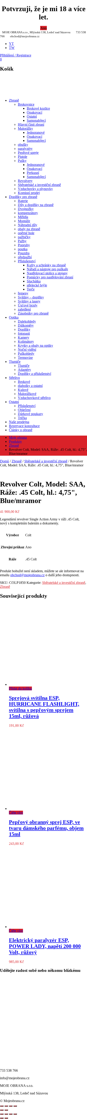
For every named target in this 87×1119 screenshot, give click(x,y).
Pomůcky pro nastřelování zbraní (50, 277)
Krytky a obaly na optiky (35, 345)
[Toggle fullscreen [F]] (10, 1106)
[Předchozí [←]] (2, 1110)
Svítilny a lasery (29, 301)
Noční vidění (27, 349)
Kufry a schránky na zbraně (46, 265)
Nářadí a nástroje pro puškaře (47, 269)
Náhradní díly (27, 225)
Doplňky (24, 329)
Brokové (24, 382)
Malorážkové (27, 394)
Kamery (23, 337)
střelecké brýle (37, 285)
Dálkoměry (26, 325)
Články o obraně (20, 430)
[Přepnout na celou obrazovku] (6, 1114)
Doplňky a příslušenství (34, 374)
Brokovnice (26, 104)
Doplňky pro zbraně (23, 197)
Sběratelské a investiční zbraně (39, 185)
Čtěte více (16, 812)
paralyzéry (25, 148)
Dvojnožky (26, 209)
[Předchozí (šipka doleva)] (2, 1118)
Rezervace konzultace (24, 426)
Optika (14, 317)
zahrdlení (24, 309)
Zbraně (14, 100)
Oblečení (24, 410)
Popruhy (24, 245)
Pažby (22, 241)
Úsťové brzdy (27, 305)
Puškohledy (26, 353)
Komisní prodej (29, 193)
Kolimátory (26, 341)
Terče (31, 289)
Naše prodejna (19, 422)
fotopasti (24, 333)
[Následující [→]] (6, 1110)
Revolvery (25, 181)
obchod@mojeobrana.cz (27, 575)
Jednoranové (36, 132)
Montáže (24, 221)
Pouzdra (23, 253)
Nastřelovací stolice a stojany (47, 273)
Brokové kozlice (38, 108)
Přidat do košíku (20, 688)
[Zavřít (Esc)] (15, 1114)
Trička (22, 418)
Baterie (23, 201)
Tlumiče (15, 361)
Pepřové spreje (28, 152)
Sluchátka (34, 281)
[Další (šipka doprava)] (6, 1118)
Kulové (23, 390)
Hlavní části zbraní (31, 124)
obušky (23, 144)
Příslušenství (26, 261)
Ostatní (32, 116)
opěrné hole (26, 233)
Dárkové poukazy (30, 414)
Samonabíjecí (36, 120)
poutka (22, 249)
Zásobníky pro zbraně (33, 313)
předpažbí (25, 257)
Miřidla (23, 217)
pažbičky (24, 237)
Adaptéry (24, 370)
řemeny (23, 293)
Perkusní (33, 173)
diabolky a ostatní (30, 386)
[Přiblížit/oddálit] (15, 1106)
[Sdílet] (6, 1106)
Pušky (22, 161)
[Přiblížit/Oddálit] (2, 1114)
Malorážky (25, 128)
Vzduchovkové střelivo (34, 398)
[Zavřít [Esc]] (2, 1106)
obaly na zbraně (29, 229)
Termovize (25, 357)
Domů (4, 461)
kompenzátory (28, 213)
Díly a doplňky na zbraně (36, 205)
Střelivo (14, 378)
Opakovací (34, 112)
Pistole (22, 157)
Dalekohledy (27, 321)
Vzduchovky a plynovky (35, 189)
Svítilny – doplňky (31, 297)
